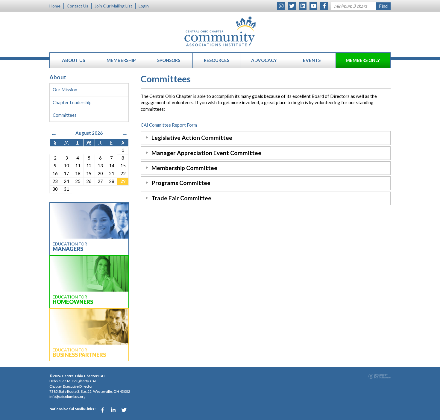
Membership (121, 60)
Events (312, 60)
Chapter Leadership (72, 102)
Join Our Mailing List (113, 5)
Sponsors (168, 60)
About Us (73, 60)
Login (144, 5)
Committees (65, 115)
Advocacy (264, 60)
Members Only (363, 60)
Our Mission (65, 89)
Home (54, 5)
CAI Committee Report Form (169, 125)
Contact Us (77, 5)
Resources (216, 60)
